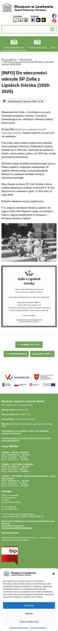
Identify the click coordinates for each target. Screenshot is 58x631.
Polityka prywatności (38, 628)
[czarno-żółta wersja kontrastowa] (44, 20)
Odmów (29, 613)
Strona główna (8, 59)
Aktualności (26, 59)
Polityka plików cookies (19, 628)
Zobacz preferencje (29, 621)
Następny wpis (40, 354)
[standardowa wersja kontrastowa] (33, 20)
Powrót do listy (30, 344)
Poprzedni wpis (17, 354)
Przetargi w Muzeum (37, 48)
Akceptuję (29, 605)
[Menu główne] (52, 29)
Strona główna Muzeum (14, 48)
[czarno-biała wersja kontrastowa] (38, 20)
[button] (53, 573)
